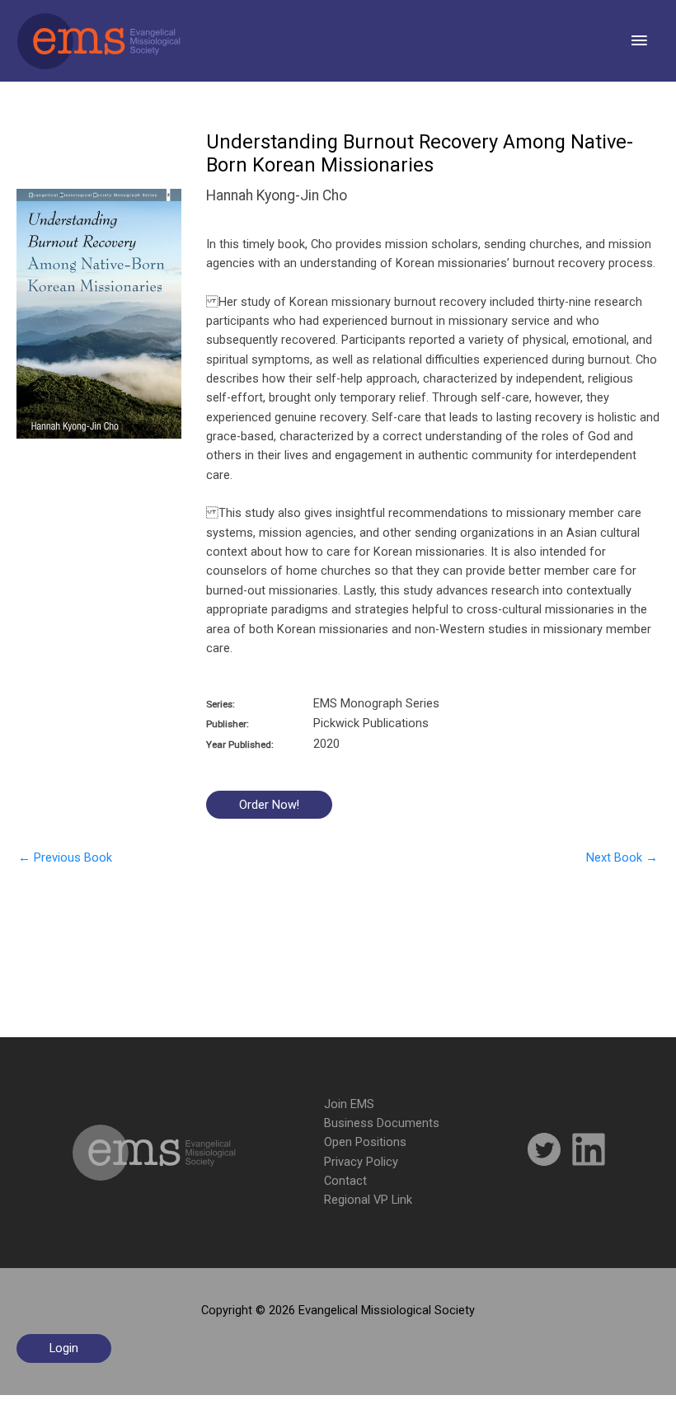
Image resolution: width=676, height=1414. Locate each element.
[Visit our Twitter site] (544, 1152)
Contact (345, 1180)
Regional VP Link (368, 1199)
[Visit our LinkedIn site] (588, 1152)
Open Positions (365, 1141)
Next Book (622, 857)
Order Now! (269, 804)
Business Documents (381, 1123)
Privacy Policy (361, 1161)
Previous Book (65, 857)
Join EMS (349, 1104)
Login (63, 1348)
